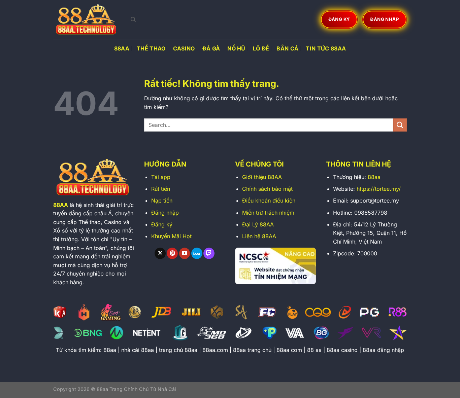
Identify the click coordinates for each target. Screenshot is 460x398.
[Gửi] (400, 125)
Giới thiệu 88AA (262, 177)
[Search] (133, 19)
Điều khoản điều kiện (268, 200)
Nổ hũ (236, 48)
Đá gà (211, 48)
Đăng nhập (165, 212)
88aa (374, 177)
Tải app (160, 177)
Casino (184, 48)
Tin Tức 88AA (326, 48)
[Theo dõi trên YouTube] (184, 253)
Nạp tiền (161, 200)
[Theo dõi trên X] (160, 253)
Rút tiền (160, 188)
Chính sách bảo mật (267, 188)
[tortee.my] (87, 19)
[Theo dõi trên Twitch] (209, 253)
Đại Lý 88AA (258, 224)
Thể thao (151, 48)
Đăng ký (161, 224)
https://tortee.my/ (379, 188)
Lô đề (261, 48)
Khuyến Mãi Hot (171, 236)
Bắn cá (287, 48)
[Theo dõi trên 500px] (196, 253)
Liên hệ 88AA (259, 236)
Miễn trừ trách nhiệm (268, 212)
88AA (121, 48)
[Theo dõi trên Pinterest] (172, 253)
